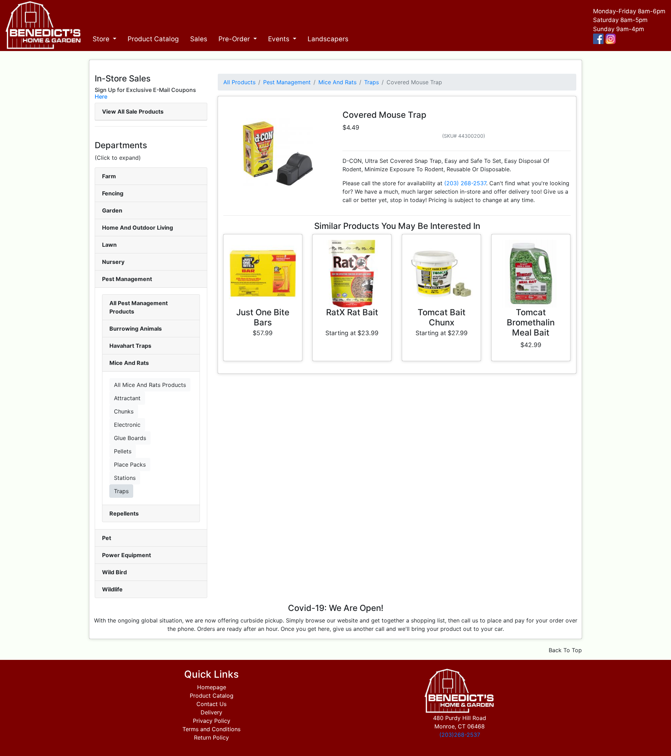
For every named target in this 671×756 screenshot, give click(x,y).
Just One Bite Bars (262, 317)
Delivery (211, 712)
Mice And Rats (129, 362)
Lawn (109, 244)
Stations (125, 477)
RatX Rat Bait (352, 312)
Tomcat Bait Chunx (442, 317)
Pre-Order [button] (235, 39)
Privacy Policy (211, 720)
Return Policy (211, 737)
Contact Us (211, 703)
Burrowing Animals (135, 328)
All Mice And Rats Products (150, 384)
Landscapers (328, 39)
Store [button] (102, 39)
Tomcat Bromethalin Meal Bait (531, 322)
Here (101, 96)
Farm (109, 176)
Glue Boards (130, 437)
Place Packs (130, 464)
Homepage (211, 687)
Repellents (124, 513)
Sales (198, 39)
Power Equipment (126, 555)
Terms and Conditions (211, 729)
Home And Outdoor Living (137, 227)
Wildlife (112, 589)
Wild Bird (114, 572)
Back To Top (565, 650)
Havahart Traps (130, 345)
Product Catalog (153, 39)
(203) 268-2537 (465, 183)
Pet (106, 537)
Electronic (127, 424)
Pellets (122, 451)
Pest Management (127, 278)
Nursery (113, 261)
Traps (121, 491)
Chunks (124, 411)
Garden (112, 210)
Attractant (127, 398)
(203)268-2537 (459, 734)
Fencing (112, 193)
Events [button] (279, 39)
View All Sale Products (133, 111)
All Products (239, 82)
